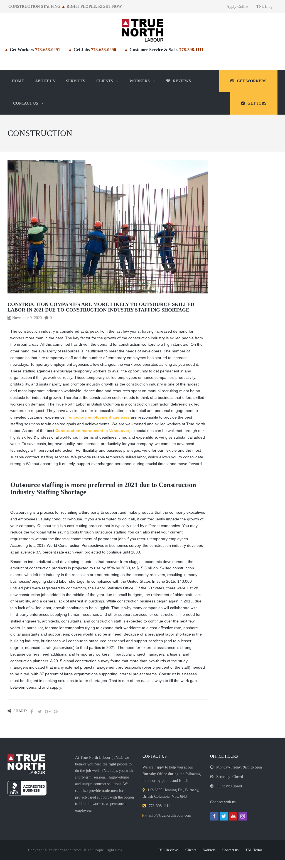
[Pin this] (55, 711)
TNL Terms (253, 850)
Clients (190, 850)
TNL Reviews (168, 850)
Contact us (230, 850)
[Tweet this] (39, 711)
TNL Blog (264, 6)
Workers (209, 850)
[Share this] (31, 711)
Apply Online (237, 6)
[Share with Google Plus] (47, 711)
